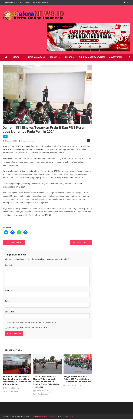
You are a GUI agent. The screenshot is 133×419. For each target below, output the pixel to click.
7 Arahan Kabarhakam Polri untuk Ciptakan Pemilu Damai (15, 242)
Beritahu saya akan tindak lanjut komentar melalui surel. (32, 322)
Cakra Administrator (28, 141)
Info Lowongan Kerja (40, 2)
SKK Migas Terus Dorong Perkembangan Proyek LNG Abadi (82, 242)
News (16, 57)
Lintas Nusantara (35, 57)
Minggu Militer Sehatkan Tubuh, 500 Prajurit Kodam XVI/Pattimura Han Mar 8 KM (77, 379)
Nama (8, 290)
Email (8, 301)
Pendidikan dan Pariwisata (91, 57)
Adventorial (115, 57)
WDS (73, 416)
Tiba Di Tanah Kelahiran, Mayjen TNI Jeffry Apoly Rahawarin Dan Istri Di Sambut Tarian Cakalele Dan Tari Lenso (46, 381)
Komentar (10, 265)
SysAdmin (52, 416)
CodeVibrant (42, 416)
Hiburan (53, 57)
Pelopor (69, 57)
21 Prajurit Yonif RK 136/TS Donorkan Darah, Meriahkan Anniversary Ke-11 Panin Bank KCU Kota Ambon (17, 380)
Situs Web (9, 312)
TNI (5, 136)
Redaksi (27, 2)
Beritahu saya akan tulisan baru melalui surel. (27, 327)
